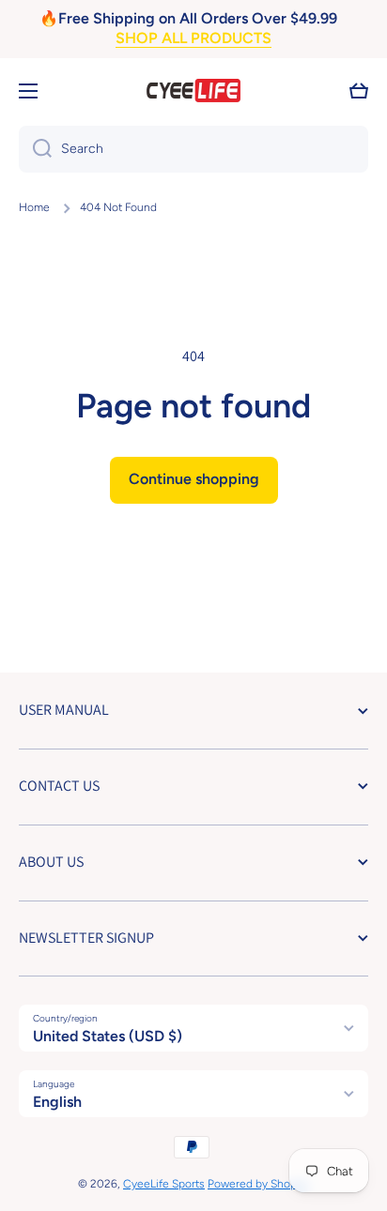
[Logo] (193, 90)
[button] (358, 91)
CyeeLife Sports (164, 1183)
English (57, 1102)
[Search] (35, 149)
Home (34, 207)
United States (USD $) (107, 1036)
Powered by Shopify (258, 1183)
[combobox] (193, 149)
